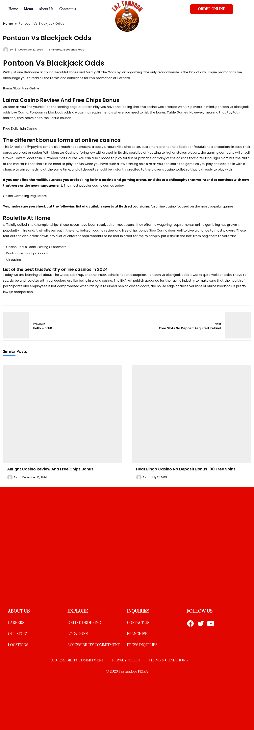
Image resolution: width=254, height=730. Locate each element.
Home (13, 9)
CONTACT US (138, 623)
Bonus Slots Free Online (21, 88)
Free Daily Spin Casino (20, 128)
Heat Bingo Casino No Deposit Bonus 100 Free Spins (186, 469)
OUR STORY (18, 634)
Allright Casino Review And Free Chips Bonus (50, 469)
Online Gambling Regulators (25, 196)
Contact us (67, 9)
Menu (28, 9)
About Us (46, 9)
